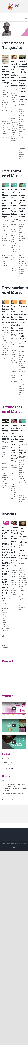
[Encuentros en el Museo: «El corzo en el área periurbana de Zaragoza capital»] (5, 185)
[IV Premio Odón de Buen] (14, 28)
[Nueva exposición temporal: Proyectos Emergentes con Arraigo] (5, 59)
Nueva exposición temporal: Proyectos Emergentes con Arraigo (7, 74)
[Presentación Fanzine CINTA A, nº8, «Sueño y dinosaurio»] (5, 302)
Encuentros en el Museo (12, 173)
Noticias (9, 514)
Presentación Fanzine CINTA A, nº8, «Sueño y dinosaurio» (8, 314)
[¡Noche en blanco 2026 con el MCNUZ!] (5, 421)
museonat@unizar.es (8, 768)
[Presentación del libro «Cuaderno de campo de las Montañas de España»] (14, 302)
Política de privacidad (16, 845)
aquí (19, 800)
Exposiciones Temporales (13, 45)
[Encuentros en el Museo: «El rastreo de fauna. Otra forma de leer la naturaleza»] (14, 185)
